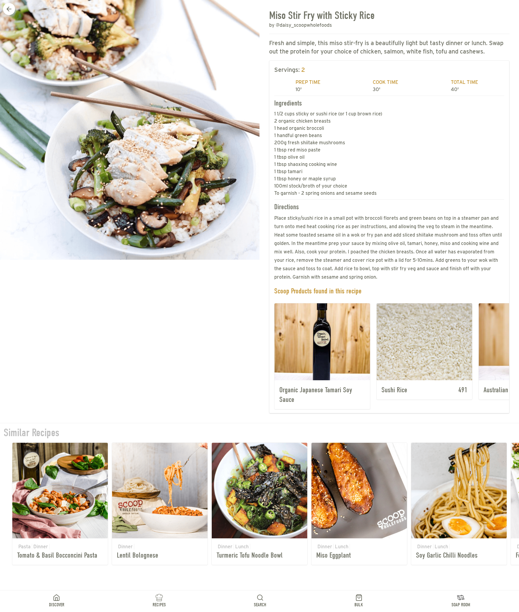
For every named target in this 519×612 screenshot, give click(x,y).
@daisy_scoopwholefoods (304, 25)
